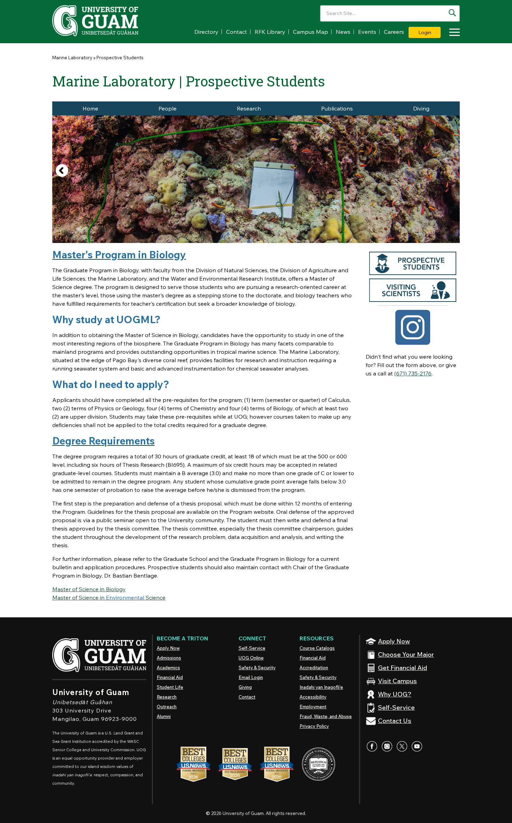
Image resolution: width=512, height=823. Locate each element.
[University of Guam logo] (104, 20)
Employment (313, 706)
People (167, 108)
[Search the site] (452, 12)
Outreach (167, 706)
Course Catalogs (317, 648)
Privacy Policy (314, 726)
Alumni (164, 716)
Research (249, 108)
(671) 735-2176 (413, 373)
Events (367, 31)
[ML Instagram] (412, 326)
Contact (236, 31)
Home (90, 108)
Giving (245, 687)
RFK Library (270, 31)
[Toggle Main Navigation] (453, 33)
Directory (206, 31)
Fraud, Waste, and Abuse (326, 716)
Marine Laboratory (72, 57)
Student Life (170, 687)
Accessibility (313, 697)
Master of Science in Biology (89, 589)
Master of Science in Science (108, 597)
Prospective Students (119, 57)
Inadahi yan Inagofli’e (321, 687)
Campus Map (310, 31)
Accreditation (314, 667)
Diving (421, 108)
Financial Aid (170, 677)
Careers (394, 31)
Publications (337, 108)
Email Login (251, 677)
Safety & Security (257, 667)
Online (251, 658)
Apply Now (168, 648)
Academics (168, 667)
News (343, 31)
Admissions (169, 658)
